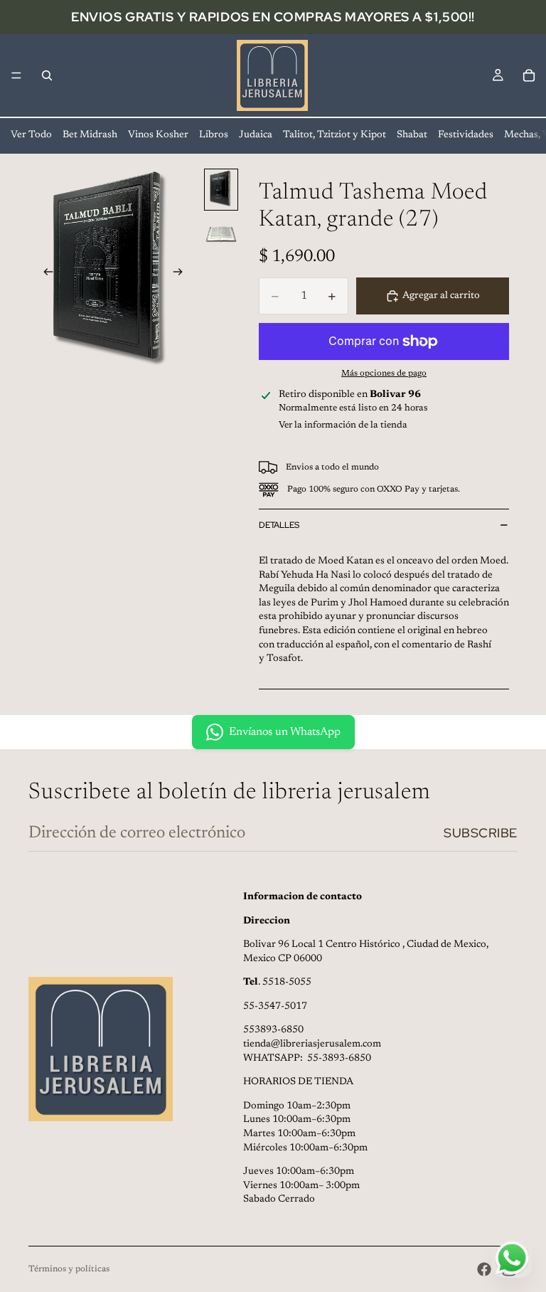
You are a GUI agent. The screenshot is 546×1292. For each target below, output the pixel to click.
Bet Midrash (90, 135)
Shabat (412, 135)
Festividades (465, 135)
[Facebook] (484, 1269)
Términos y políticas (68, 1269)
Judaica (255, 135)
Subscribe (481, 833)
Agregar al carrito (441, 296)
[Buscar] (47, 75)
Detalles (279, 525)
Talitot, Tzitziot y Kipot (334, 135)
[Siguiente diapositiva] (182, 274)
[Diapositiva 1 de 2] (221, 189)
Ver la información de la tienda (343, 425)
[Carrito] (529, 75)
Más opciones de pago (384, 373)
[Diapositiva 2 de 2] (221, 234)
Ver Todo (31, 135)
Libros (213, 135)
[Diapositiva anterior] (44, 274)
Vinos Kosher (158, 135)
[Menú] (16, 75)
